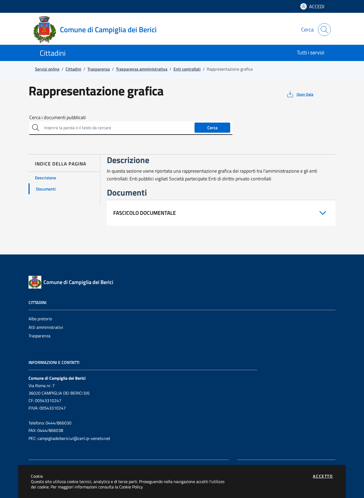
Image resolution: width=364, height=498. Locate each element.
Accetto (323, 476)
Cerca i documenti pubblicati (57, 117)
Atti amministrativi (46, 327)
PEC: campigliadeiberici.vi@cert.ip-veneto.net (69, 438)
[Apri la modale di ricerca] (324, 29)
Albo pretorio (40, 318)
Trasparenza (39, 336)
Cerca (212, 127)
